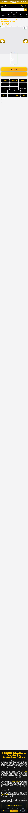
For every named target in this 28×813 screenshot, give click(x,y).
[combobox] (12, 9)
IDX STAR (24, 771)
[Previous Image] (2, 41)
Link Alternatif (23, 811)
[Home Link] (9, 5)
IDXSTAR (3, 760)
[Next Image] (25, 41)
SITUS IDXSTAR (4, 794)
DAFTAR (14, 69)
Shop (2, 6)
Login (5, 810)
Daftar (14, 810)
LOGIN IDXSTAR (16, 781)
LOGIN (14, 74)
